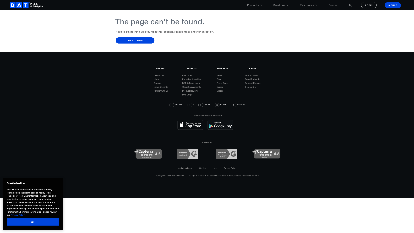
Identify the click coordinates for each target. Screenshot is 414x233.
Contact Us (250, 87)
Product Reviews (190, 91)
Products (253, 5)
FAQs (219, 75)
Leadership (159, 75)
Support (253, 68)
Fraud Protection (253, 79)
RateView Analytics (191, 79)
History (157, 79)
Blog (219, 79)
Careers (157, 83)
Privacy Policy (230, 168)
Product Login (251, 75)
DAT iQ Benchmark (191, 83)
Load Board (187, 75)
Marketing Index (185, 168)
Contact (333, 5)
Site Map (202, 168)
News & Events (161, 87)
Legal (215, 168)
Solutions (279, 5)
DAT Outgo (187, 95)
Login (369, 5)
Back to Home (135, 40)
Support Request (253, 83)
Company (161, 68)
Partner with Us (161, 91)
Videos (220, 91)
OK (33, 222)
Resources (307, 5)
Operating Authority (191, 87)
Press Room (222, 83)
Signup (392, 5)
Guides (220, 87)
